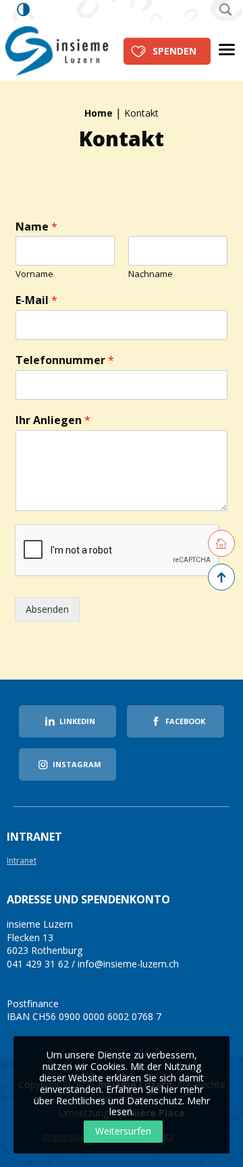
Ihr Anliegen (53, 420)
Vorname (34, 274)
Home (98, 113)
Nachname (150, 274)
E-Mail (36, 300)
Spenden (174, 50)
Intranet (21, 861)
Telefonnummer (65, 360)
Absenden (47, 609)
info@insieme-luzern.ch (128, 963)
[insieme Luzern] (56, 49)
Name (36, 227)
